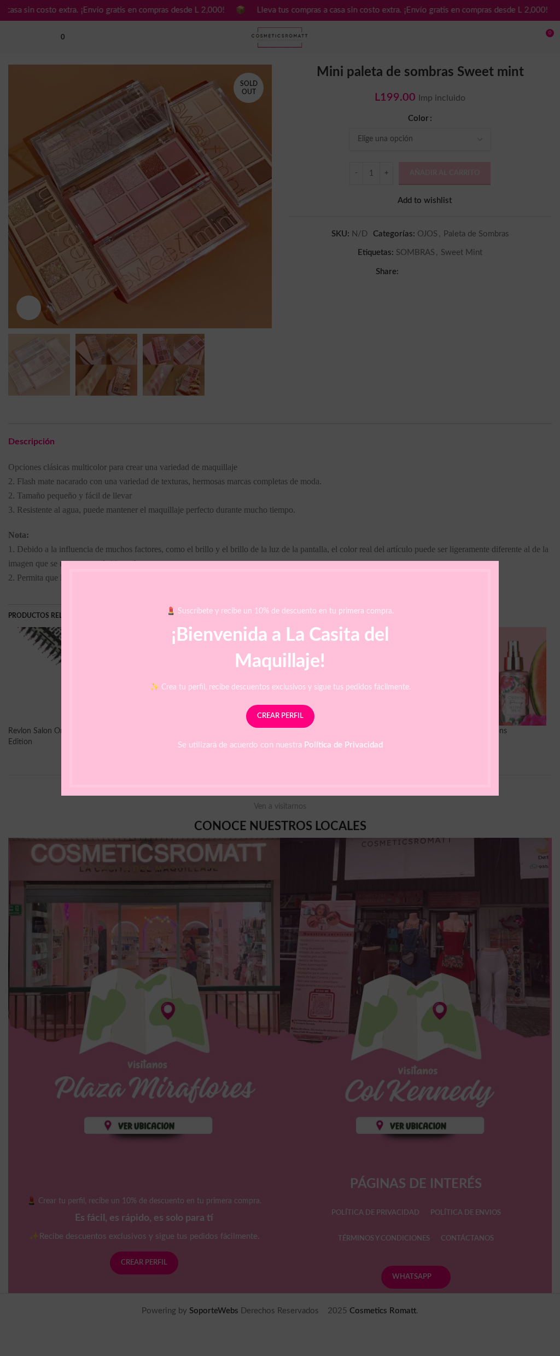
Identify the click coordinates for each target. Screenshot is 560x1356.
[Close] (493, 547)
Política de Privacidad (343, 744)
